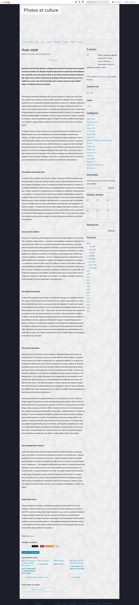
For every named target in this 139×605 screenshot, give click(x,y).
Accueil (24, 42)
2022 (88, 280)
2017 (88, 295)
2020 (88, 286)
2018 (88, 292)
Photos (31, 42)
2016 (88, 298)
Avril (90, 259)
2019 (88, 289)
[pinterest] (83, 2)
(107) (91, 137)
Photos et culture (41, 10)
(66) (91, 146)
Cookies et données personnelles (92, 603)
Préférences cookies (107, 603)
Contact (79, 42)
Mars (90, 262)
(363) (91, 128)
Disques (49, 42)
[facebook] (76, 2)
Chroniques (57, 42)
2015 (88, 301)
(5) (91, 162)
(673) (92, 122)
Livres (43, 42)
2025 (88, 271)
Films (37, 42)
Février (91, 265)
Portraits (72, 42)
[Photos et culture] (92, 59)
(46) (91, 149)
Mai (90, 256)
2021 (88, 283)
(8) (91, 159)
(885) (91, 119)
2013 (88, 308)
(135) (91, 134)
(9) (90, 156)
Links (88, 106)
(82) (99, 140)
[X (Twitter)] (79, 2)
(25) (92, 152)
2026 (88, 243)
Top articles (58, 603)
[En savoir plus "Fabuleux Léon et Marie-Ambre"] (112, 204)
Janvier (91, 268)
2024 (88, 274)
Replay (65, 42)
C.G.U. (81, 603)
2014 (88, 305)
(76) (90, 143)
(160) (91, 131)
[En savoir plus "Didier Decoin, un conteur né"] (92, 214)
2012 (88, 311)
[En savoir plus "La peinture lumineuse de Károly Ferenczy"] (102, 204)
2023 (88, 277)
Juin (90, 252)
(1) (91, 168)
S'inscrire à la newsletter (30, 552)
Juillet (91, 249)
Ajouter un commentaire (38, 589)
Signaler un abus (73, 603)
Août (90, 246)
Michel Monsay (102, 76)
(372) (90, 125)
